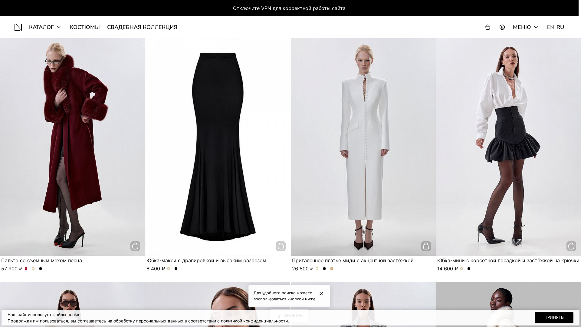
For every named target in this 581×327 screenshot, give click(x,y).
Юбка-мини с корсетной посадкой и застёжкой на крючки (508, 260)
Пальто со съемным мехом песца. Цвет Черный (41, 269)
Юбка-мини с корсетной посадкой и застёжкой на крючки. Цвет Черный (469, 269)
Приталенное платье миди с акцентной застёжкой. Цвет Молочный (317, 269)
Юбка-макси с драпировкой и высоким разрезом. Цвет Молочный (169, 269)
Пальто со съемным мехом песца (41, 260)
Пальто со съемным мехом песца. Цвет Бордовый (26, 269)
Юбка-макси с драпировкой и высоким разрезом (206, 260)
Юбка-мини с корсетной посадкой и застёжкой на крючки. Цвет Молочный (462, 269)
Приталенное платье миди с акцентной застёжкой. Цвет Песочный (332, 269)
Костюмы (85, 27)
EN (550, 27)
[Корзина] (487, 27)
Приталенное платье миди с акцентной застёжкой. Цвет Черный (324, 269)
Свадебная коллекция (142, 27)
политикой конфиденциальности (254, 320)
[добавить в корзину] (135, 246)
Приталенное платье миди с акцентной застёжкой (353, 260)
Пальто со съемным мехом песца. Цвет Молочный (33, 269)
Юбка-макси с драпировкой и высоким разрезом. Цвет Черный (176, 269)
